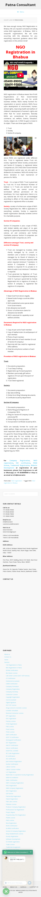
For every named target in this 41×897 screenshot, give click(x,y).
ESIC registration (11, 718)
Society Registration (12, 836)
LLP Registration (11, 772)
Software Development (13, 839)
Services (6, 662)
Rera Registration (11, 823)
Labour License (10, 767)
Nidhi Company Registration (14, 788)
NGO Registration (11, 785)
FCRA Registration (11, 724)
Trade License (10, 844)
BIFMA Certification (12, 670)
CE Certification (10, 678)
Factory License (11, 721)
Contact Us (7, 657)
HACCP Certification (12, 745)
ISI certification (10, 756)
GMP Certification (11, 735)
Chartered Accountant (12, 681)
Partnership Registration (13, 796)
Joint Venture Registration (14, 761)
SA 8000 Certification (12, 828)
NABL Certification (11, 780)
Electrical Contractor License (14, 713)
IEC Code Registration (12, 753)
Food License (10, 729)
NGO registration (16, 481)
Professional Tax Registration (15, 810)
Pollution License (11, 804)
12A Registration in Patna (14, 665)
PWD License (10, 820)
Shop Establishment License (14, 834)
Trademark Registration (20, 465)
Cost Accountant (11, 700)
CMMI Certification (11, 684)
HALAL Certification (12, 748)
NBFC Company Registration (15, 783)
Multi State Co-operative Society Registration (20, 775)
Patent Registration (12, 799)
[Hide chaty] (6, 891)
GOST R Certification (12, 737)
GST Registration (11, 743)
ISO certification (23, 463)
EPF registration (11, 716)
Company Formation (12, 686)
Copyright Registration (13, 697)
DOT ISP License (11, 705)
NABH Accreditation (12, 777)
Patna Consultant (20, 4)
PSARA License (10, 818)
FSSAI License (10, 732)
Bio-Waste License (11, 673)
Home (6, 660)
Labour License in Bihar (13, 769)
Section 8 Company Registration (16, 831)
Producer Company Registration (16, 807)
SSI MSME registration (13, 842)
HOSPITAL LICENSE (12, 751)
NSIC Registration (11, 791)
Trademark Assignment (13, 847)
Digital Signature (11, 702)
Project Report (10, 812)
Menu (22, 12)
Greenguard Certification (13, 740)
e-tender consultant (12, 710)
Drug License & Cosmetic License (16, 708)
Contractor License (12, 694)
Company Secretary (12, 692)
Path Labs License (11, 801)
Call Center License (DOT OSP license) (17, 676)
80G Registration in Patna (14, 668)
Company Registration (20, 460)
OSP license (9, 793)
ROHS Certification (11, 826)
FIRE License (10, 726)
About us (7, 654)
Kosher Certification (12, 764)
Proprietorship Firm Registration (16, 815)
